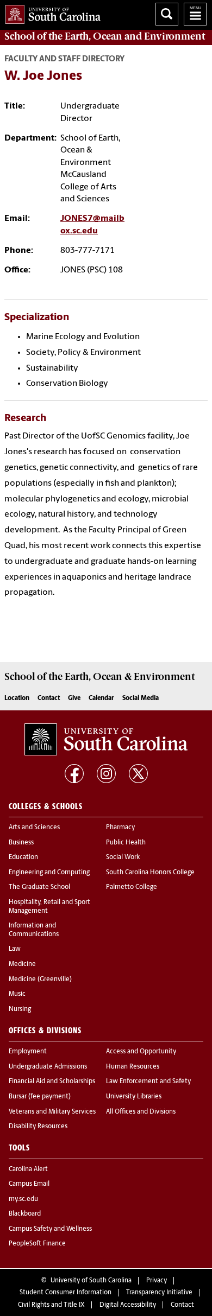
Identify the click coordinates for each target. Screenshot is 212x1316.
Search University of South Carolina (166, 14)
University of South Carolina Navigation (195, 14)
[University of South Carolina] (106, 739)
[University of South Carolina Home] (50, 12)
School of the (104, 36)
